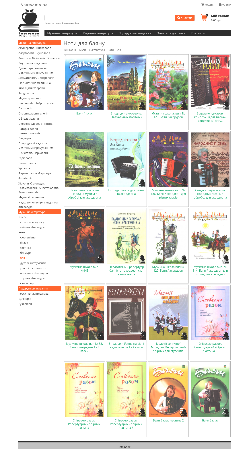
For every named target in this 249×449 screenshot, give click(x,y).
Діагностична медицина (34, 83)
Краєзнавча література (33, 293)
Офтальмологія (28, 118)
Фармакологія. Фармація (34, 173)
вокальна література (34, 273)
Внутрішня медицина (32, 63)
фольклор (27, 283)
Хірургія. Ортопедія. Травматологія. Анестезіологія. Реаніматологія (38, 188)
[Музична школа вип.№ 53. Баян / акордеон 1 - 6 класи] (84, 312)
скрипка (25, 247)
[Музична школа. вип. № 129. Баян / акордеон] (168, 82)
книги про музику (32, 222)
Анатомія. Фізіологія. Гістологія (39, 58)
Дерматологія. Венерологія (36, 77)
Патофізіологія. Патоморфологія (29, 131)
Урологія (24, 168)
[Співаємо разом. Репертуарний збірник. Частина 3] (126, 389)
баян (23, 258)
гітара (24, 242)
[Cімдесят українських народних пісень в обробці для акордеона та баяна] (210, 159)
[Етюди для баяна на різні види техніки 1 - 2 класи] (126, 312)
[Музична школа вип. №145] (84, 236)
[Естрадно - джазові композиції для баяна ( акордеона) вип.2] (210, 82)
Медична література (98, 33)
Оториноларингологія (33, 113)
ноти (21, 232)
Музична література (62, 33)
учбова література (32, 227)
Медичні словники (31, 197)
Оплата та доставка (171, 33)
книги (22, 217)
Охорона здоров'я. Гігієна (35, 123)
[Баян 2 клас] (210, 389)
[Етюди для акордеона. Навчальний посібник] (126, 82)
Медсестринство (29, 98)
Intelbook (125, 447)
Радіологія (25, 158)
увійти (226, 4)
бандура (25, 252)
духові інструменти (33, 263)
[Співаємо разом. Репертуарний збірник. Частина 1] (84, 389)
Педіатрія (24, 138)
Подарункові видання (134, 33)
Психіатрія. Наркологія (33, 153)
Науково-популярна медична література (38, 205)
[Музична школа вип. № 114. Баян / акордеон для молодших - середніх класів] (210, 236)
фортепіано (28, 237)
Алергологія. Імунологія (34, 53)
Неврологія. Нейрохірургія (36, 103)
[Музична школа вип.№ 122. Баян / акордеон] (168, 236)
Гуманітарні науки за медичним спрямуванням (35, 70)
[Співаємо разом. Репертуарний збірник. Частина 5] (210, 312)
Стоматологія (27, 163)
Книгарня (70, 50)
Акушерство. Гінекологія (34, 48)
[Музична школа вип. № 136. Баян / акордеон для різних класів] (168, 159)
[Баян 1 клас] (84, 82)
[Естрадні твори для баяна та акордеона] (126, 159)
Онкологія (25, 108)
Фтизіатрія (25, 178)
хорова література (32, 278)
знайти (186, 18)
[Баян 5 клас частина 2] (168, 389)
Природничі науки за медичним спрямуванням (35, 145)
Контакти (198, 33)
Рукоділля (25, 304)
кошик (208, 4)
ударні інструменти (33, 268)
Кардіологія (26, 93)
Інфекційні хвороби (31, 88)
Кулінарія (24, 298)
